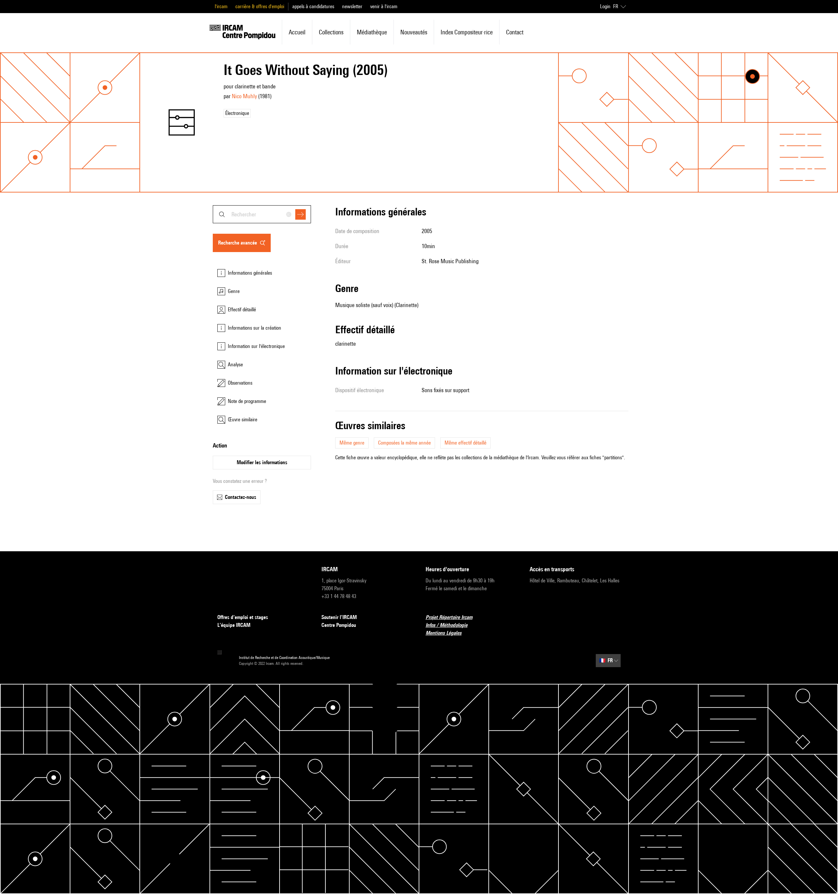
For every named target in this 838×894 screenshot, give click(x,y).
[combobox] (262, 214)
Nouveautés (413, 32)
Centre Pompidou (338, 625)
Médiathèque (372, 32)
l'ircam (221, 6)
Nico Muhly (244, 96)
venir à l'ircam (383, 6)
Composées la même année (404, 443)
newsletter (352, 6)
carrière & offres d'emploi (259, 6)
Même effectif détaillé (465, 443)
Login (605, 6)
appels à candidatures (313, 6)
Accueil (297, 32)
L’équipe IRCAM (233, 625)
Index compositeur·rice (467, 32)
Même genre (351, 443)
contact (514, 32)
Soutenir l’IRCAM (339, 617)
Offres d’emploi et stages (242, 617)
